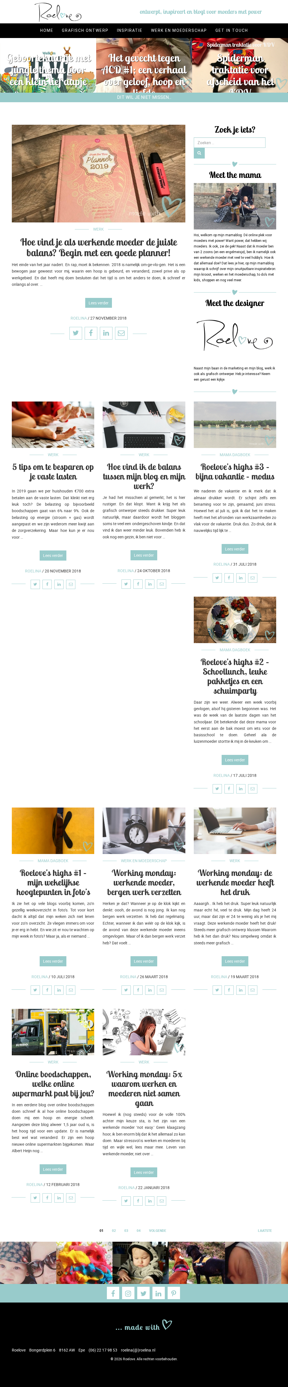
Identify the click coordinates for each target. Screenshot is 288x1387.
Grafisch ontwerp (85, 30)
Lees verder (99, 303)
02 (114, 1230)
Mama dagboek (235, 454)
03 (126, 1230)
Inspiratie (130, 30)
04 (139, 1230)
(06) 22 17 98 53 (103, 1350)
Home (46, 30)
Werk (98, 229)
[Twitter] (143, 1293)
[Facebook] (113, 1293)
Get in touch (231, 30)
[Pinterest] (174, 1293)
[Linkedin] (158, 1293)
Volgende (157, 1230)
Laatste (265, 1230)
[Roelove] (144, 1324)
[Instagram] (128, 1293)
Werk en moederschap (179, 30)
